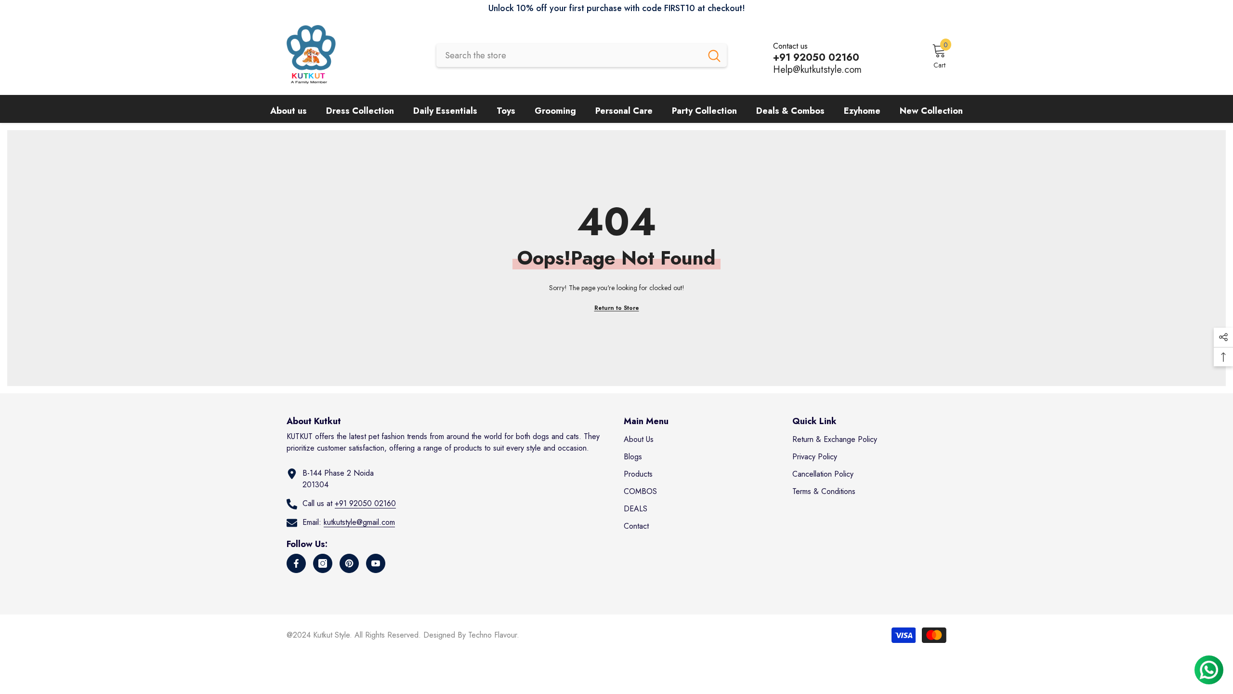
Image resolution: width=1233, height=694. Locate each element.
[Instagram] (322, 563)
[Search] (581, 55)
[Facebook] (296, 563)
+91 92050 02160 (365, 503)
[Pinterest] (349, 563)
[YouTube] (375, 563)
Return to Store (616, 308)
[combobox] (569, 55)
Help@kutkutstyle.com (817, 70)
